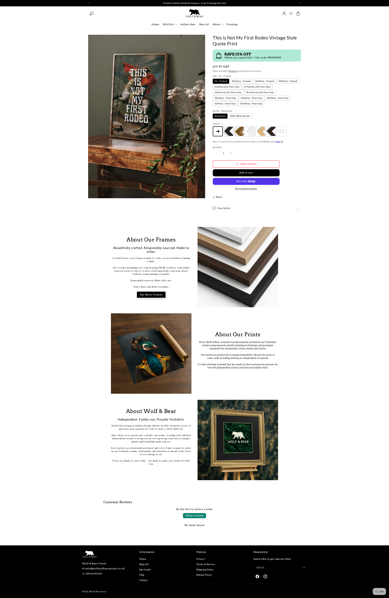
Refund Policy (204, 575)
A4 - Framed (221, 81)
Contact (143, 580)
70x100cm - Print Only (251, 104)
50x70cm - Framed (288, 81)
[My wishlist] (290, 13)
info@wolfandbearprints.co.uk (105, 568)
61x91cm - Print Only (225, 104)
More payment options (246, 188)
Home (142, 559)
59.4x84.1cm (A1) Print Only (260, 92)
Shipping (233, 71)
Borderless (220, 116)
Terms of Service (205, 564)
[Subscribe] (303, 567)
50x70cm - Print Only (277, 98)
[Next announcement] (299, 3)
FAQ (141, 575)
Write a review (194, 515)
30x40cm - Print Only (225, 98)
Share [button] (219, 197)
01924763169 (94, 573)
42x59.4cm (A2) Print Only (228, 92)
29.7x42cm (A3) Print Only (257, 87)
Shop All (144, 564)
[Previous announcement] (89, 3)
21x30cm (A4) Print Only (227, 87)
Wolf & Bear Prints (97, 592)
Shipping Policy (205, 569)
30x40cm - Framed (241, 81)
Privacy (200, 559)
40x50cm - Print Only (251, 98)
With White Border (240, 116)
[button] (91, 13)
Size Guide (145, 569)
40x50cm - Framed (264, 81)
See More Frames (151, 294)
